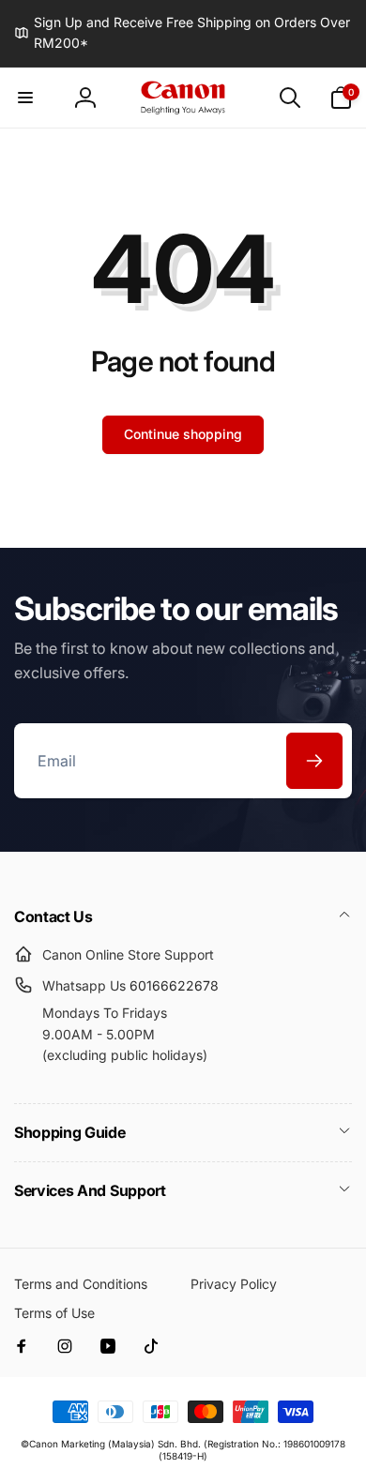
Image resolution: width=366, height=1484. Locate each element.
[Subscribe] (314, 761)
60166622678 (174, 985)
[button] (25, 97)
